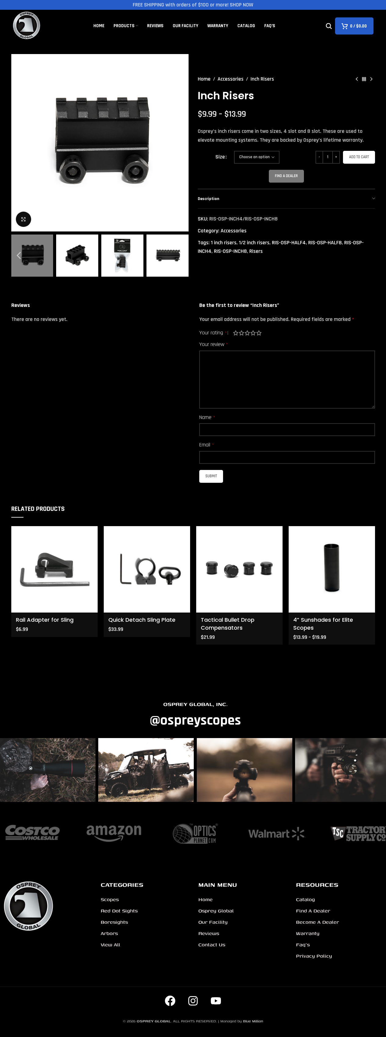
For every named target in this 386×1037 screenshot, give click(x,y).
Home (204, 78)
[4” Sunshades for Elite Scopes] (332, 569)
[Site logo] (27, 25)
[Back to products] (364, 79)
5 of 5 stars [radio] (259, 333)
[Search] (329, 26)
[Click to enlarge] (23, 219)
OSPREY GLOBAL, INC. (195, 704)
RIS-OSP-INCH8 (230, 251)
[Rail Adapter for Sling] (54, 569)
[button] (19, 255)
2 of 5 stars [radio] (241, 333)
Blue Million (253, 1021)
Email (206, 444)
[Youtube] (216, 1000)
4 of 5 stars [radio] (253, 333)
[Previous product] (356, 79)
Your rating (213, 333)
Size (220, 156)
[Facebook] (170, 1000)
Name (207, 417)
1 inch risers (223, 242)
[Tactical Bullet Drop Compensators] (239, 569)
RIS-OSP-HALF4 (289, 242)
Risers (256, 251)
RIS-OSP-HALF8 (325, 242)
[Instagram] (193, 1000)
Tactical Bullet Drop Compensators (227, 623)
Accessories (231, 78)
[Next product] (371, 79)
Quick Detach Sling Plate (141, 620)
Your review (213, 344)
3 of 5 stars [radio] (247, 333)
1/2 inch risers (254, 242)
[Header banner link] (193, 5)
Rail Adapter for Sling (45, 620)
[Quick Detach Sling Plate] (147, 569)
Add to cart (359, 157)
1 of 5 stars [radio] (236, 333)
